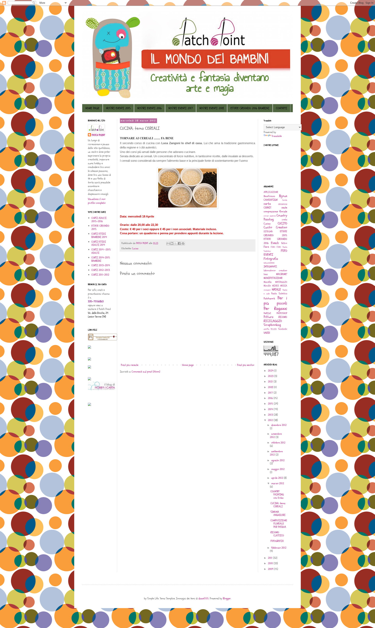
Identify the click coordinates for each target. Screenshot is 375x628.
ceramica (282, 204)
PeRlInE (267, 313)
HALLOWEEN (269, 263)
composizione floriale (275, 211)
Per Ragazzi (275, 308)
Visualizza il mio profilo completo (96, 201)
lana (266, 274)
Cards (284, 200)
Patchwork (269, 298)
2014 (271, 409)
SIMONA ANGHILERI (278, 513)
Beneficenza (269, 196)
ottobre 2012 (278, 442)
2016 (271, 398)
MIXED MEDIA (279, 285)
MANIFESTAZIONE (273, 278)
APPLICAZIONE (271, 192)
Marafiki (268, 282)
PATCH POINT (98, 135)
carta (267, 203)
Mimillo (267, 285)
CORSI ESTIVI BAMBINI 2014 (99, 235)
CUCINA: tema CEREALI (278, 504)
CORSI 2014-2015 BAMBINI (100, 259)
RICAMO (283, 317)
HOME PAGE (92, 108)
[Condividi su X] (176, 243)
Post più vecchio (245, 365)
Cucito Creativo (275, 227)
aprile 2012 (277, 478)
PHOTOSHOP (282, 313)
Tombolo (282, 329)
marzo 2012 (277, 483)
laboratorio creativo (275, 270)
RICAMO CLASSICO (277, 534)
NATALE (276, 289)
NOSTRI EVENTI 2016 (149, 108)
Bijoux (283, 196)
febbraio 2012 (278, 548)
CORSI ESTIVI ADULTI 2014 (98, 243)
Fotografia (271, 258)
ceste (284, 207)
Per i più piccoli (275, 300)
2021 (271, 381)
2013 (271, 415)
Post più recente (129, 365)
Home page (188, 365)
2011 (270, 558)
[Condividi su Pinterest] (183, 243)
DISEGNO (268, 231)
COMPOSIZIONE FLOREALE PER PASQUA (279, 524)
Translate (276, 136)
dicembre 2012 (279, 425)
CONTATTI (281, 108)
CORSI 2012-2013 (100, 270)
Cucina (135, 248)
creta (284, 219)
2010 (271, 563)
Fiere (266, 247)
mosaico (267, 289)
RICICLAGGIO (273, 321)
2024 (271, 371)
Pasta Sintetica (279, 293)
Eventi (275, 243)
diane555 (203, 598)
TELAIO (274, 329)
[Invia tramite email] (168, 243)
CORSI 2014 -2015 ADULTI (101, 251)
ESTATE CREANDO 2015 (100, 227)
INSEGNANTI (270, 266)
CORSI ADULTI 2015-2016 (98, 219)
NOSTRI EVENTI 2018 (211, 108)
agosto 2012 (278, 460)
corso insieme (270, 215)
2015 (271, 403)
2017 (271, 393)
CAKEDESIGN (271, 200)
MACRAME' (281, 274)
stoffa (266, 329)
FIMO (273, 247)
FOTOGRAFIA (277, 541)
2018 (271, 387)
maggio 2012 (278, 469)
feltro (284, 243)
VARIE (267, 333)
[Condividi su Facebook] (179, 243)
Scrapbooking (272, 325)
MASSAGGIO (281, 282)
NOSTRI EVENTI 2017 (180, 108)
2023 (271, 376)
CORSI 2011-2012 (100, 275)
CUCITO (282, 223)
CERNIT (267, 207)
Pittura (268, 317)
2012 (271, 420)
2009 (271, 569)
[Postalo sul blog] (172, 243)
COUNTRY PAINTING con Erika (277, 495)
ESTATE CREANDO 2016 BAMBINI (249, 108)
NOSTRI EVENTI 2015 (118, 108)
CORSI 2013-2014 (100, 265)
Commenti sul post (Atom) (146, 371)
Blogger (227, 598)
